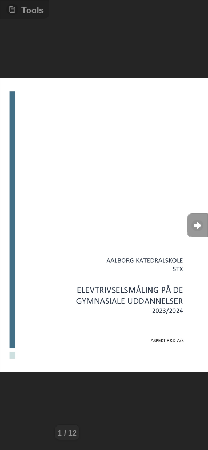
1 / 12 (67, 433)
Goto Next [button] (197, 225)
